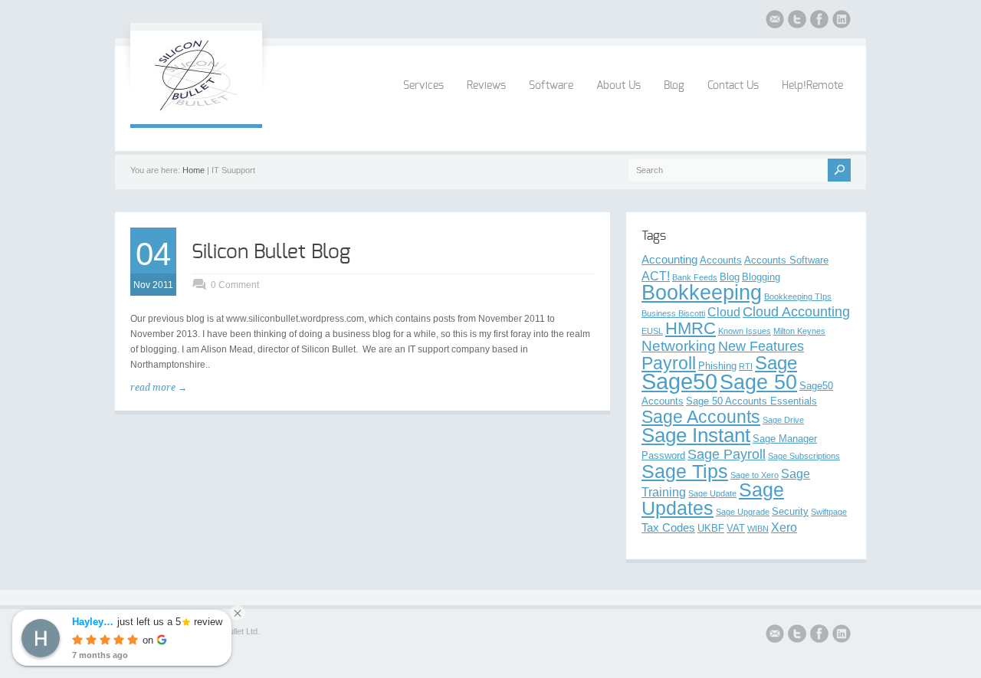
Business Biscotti (673, 313)
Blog (674, 85)
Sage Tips (684, 471)
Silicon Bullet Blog (271, 252)
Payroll (668, 363)
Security (790, 511)
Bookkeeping (701, 292)
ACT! (655, 276)
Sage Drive (783, 419)
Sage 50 (758, 382)
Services (423, 85)
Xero (784, 527)
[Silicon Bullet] (196, 108)
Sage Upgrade (742, 511)
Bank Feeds (694, 277)
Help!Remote (812, 85)
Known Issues (744, 331)
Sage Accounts (700, 417)
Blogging (761, 277)
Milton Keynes (799, 331)
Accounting (669, 260)
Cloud (723, 312)
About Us (618, 85)
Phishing (717, 366)
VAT (736, 528)
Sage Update (712, 493)
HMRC (690, 328)
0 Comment (235, 285)
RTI (746, 366)
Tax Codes (668, 528)
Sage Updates (712, 499)
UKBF (710, 528)
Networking (678, 346)
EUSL (652, 331)
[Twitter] (797, 21)
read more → (158, 387)
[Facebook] (819, 21)
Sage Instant (695, 435)
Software (551, 85)
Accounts (721, 260)
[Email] (775, 21)
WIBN (758, 528)
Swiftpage (829, 511)
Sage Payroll (726, 454)
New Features (761, 346)
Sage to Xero (754, 475)
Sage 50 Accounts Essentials (751, 401)
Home (193, 170)
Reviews (486, 85)
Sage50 (679, 381)
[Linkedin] (841, 21)
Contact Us (733, 85)
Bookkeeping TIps (798, 296)
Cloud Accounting (796, 311)
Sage (776, 362)
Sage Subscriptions (804, 455)
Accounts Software (786, 260)
